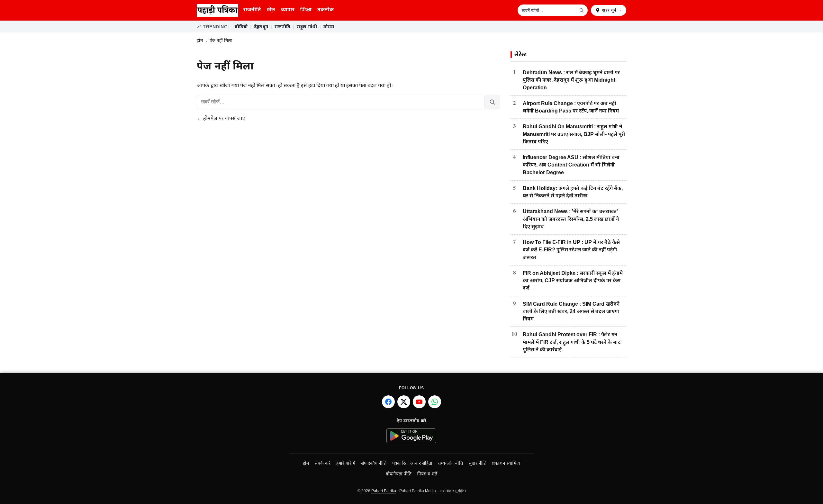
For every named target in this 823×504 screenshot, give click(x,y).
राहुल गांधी (307, 26)
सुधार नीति (477, 463)
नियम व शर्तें (427, 474)
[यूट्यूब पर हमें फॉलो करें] (419, 401)
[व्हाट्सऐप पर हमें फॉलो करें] (434, 401)
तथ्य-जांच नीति (450, 463)
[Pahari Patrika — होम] (217, 10)
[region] (429, 26)
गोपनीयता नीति (399, 474)
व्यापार (287, 9)
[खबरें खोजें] (492, 102)
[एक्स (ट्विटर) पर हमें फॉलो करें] (403, 401)
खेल (271, 9)
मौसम (328, 26)
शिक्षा (306, 9)
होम (200, 40)
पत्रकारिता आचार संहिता (412, 463)
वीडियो (241, 26)
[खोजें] (581, 10)
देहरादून (261, 26)
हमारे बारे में (345, 463)
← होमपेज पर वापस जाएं (221, 118)
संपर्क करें (322, 463)
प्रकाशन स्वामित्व (506, 463)
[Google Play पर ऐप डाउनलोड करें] (411, 435)
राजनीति (252, 9)
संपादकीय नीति (373, 463)
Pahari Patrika (383, 491)
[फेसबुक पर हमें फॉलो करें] (388, 401)
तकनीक (325, 9)
